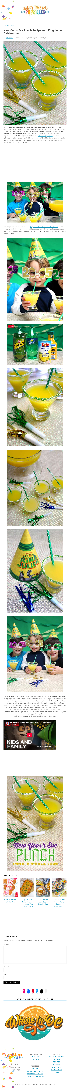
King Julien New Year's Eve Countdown (44, 227)
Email (6, 974)
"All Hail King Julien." (45, 136)
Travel (56, 1072)
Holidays (56, 1067)
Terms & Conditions (35, 1076)
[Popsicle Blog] (35, 17)
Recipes (12, 25)
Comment (8, 944)
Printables (56, 1070)
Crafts (56, 1064)
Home (6, 25)
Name (6, 967)
